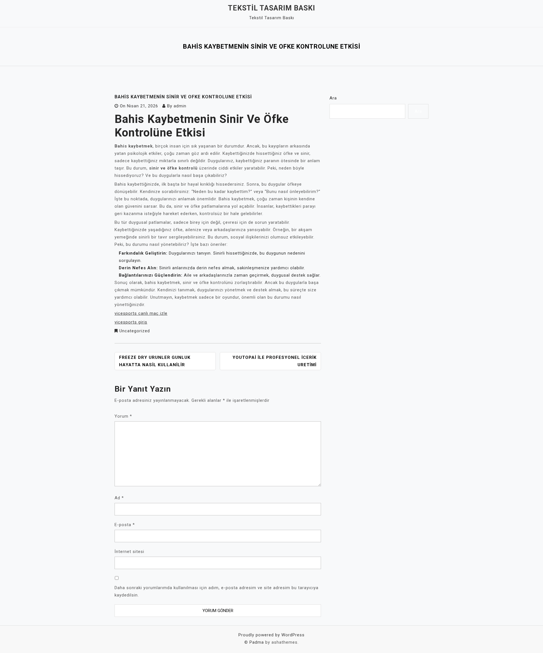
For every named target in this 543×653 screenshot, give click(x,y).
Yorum (123, 416)
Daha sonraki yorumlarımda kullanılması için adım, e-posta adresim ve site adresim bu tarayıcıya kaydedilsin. (216, 591)
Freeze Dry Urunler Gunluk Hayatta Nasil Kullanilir (154, 361)
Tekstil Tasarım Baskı (271, 8)
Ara (333, 98)
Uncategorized (134, 330)
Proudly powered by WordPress (271, 634)
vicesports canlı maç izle (141, 313)
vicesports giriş (131, 322)
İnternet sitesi (129, 551)
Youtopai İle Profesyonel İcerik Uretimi (274, 361)
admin (180, 106)
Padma (256, 642)
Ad (119, 497)
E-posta (125, 524)
